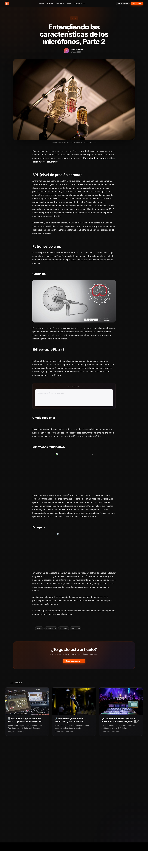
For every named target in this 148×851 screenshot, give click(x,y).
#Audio (39, 628)
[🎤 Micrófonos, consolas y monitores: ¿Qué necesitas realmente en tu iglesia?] (74, 701)
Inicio (41, 3)
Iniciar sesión (123, 3)
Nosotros (60, 3)
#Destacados (51, 628)
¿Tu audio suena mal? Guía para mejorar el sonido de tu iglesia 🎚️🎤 (120, 720)
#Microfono (75, 628)
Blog (69, 3)
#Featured (63, 628)
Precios (50, 3)
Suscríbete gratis (73, 661)
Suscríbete (137, 3)
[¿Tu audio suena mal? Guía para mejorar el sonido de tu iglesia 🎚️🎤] (121, 701)
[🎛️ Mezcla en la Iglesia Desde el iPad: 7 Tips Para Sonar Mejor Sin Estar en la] (27, 701)
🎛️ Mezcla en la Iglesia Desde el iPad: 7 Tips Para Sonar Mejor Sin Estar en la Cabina (25, 721)
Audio (74, 18)
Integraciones (79, 3)
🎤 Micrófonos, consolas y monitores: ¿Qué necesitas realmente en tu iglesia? (69, 721)
